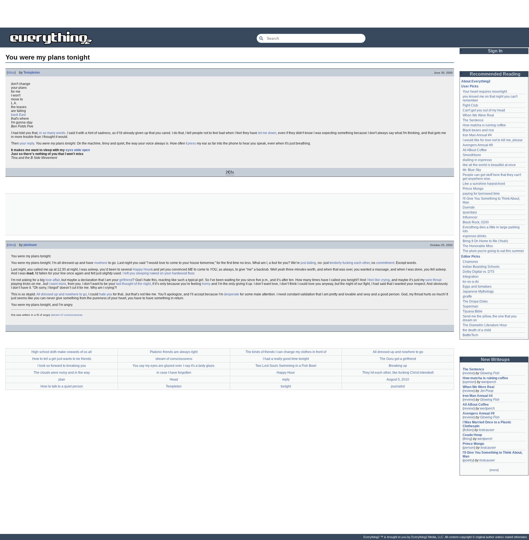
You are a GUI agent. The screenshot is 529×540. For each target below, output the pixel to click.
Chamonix (470, 262)
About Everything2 (475, 81)
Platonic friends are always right (174, 352)
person (469, 448)
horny (206, 284)
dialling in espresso (477, 160)
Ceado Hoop (472, 435)
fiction (468, 430)
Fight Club (470, 105)
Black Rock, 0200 (476, 222)
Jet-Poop (486, 391)
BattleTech (470, 335)
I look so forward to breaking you (61, 366)
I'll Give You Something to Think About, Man (493, 454)
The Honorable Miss (478, 246)
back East (18, 115)
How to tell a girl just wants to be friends (61, 359)
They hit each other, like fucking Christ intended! (398, 373)
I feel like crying (378, 280)
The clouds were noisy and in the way (62, 373)
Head (174, 379)
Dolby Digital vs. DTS (478, 272)
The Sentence (473, 120)
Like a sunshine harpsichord (484, 184)
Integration (471, 277)
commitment (385, 263)
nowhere (100, 263)
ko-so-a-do (471, 282)
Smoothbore (472, 155)
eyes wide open (78, 150)
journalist (398, 386)
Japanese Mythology (478, 291)
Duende (469, 207)
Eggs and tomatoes (477, 286)
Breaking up (398, 366)
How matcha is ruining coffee (484, 125)
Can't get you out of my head (484, 110)
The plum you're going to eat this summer (493, 251)
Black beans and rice (478, 130)
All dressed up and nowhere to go (61, 294)
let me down (267, 133)
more (494, 470)
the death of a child (477, 330)
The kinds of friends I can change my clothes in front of (285, 352)
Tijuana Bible (472, 311)
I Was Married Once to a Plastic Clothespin (487, 424)
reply (286, 379)
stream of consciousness (66, 314)
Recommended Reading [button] (495, 74)
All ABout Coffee (475, 150)
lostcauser (486, 430)
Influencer (470, 217)
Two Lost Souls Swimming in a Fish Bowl (285, 366)
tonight (286, 386)
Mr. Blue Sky (472, 170)
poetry (468, 460)
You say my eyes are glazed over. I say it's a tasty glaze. (174, 366)
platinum (30, 245)
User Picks (470, 86)
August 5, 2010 (398, 379)
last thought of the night (133, 284)
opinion (469, 382)
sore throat (433, 280)
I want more (57, 284)
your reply (27, 143)
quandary (470, 212)
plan (61, 379)
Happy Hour (142, 269)
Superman (470, 306)
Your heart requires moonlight (485, 91)
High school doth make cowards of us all (61, 352)
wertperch (488, 382)
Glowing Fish (490, 373)
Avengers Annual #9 (478, 145)
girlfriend (126, 280)
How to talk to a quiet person (62, 386)
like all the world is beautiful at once (489, 165)
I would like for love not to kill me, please (493, 140)
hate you (105, 294)
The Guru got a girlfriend (398, 359)
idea (11, 72)
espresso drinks (474, 236)
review (469, 373)
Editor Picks (470, 256)
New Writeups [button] (495, 359)
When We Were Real (478, 115)
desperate (231, 294)
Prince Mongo (473, 189)
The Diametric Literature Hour (485, 325)
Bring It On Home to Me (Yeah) (485, 241)
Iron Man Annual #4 (477, 135)
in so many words (52, 133)
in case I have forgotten (173, 373)
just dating (308, 263)
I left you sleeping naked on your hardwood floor (158, 273)
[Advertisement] (264, 13)
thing (467, 439)
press (192, 143)
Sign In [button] (495, 51)
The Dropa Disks (475, 301)
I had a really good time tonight (286, 359)
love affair (52, 280)
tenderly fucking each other (350, 263)
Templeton (31, 72)
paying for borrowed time (481, 194)
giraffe (467, 296)
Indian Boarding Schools (481, 267)
